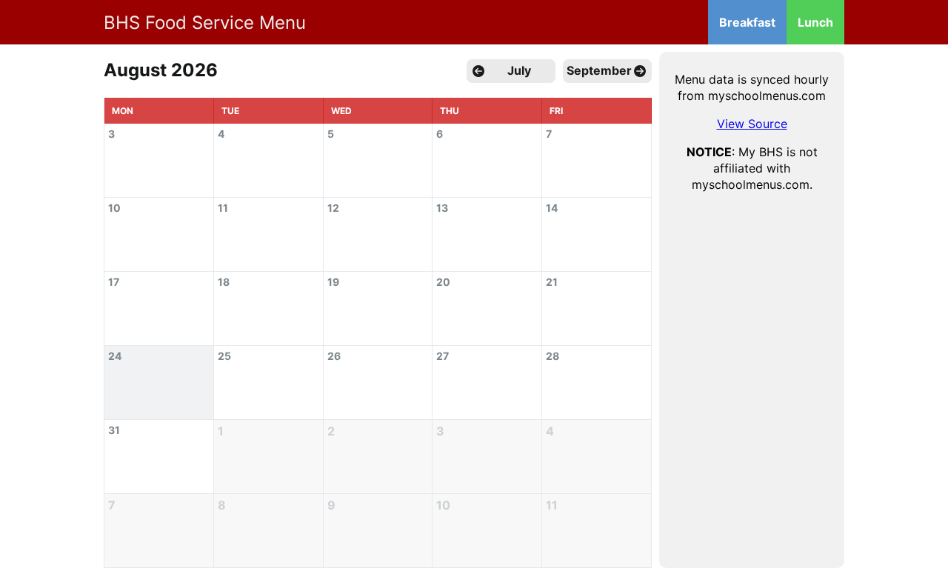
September (599, 70)
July (519, 70)
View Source (752, 123)
